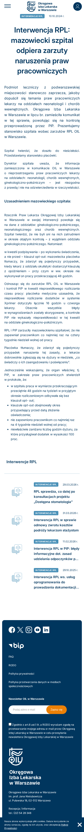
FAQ (11, 656)
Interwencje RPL (32, 16)
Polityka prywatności (21, 673)
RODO (12, 665)
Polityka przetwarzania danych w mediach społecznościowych (35, 684)
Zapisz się (56, 709)
